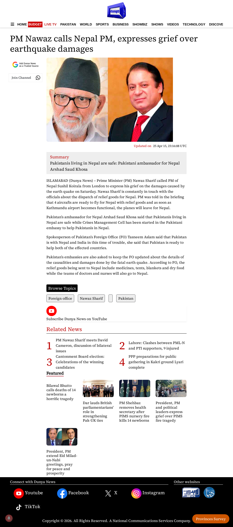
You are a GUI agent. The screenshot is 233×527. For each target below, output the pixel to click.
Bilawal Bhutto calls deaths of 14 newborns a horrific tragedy (61, 392)
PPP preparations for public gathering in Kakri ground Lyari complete (156, 362)
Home (22, 24)
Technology (194, 24)
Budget (35, 24)
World (86, 24)
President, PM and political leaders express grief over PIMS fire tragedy (169, 411)
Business (121, 24)
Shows (157, 24)
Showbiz (139, 24)
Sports (102, 24)
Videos (173, 24)
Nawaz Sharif (91, 298)
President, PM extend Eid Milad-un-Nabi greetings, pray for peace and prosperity (61, 462)
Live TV (50, 24)
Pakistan (68, 24)
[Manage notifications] (9, 518)
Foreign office (60, 298)
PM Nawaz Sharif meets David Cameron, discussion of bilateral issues (83, 345)
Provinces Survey (211, 518)
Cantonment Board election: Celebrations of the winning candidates (80, 362)
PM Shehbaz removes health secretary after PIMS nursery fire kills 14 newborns (134, 411)
